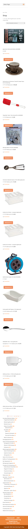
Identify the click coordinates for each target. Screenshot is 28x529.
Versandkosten (6, 53)
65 (16, 416)
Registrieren (13, 521)
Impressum (11, 518)
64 (14, 416)
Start (4, 12)
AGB (18, 518)
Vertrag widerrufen (13, 523)
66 (18, 416)
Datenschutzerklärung (13, 519)
